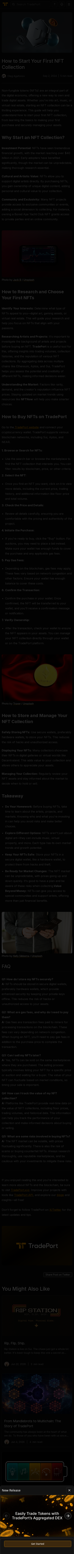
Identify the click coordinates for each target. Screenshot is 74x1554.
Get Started (37, 1543)
